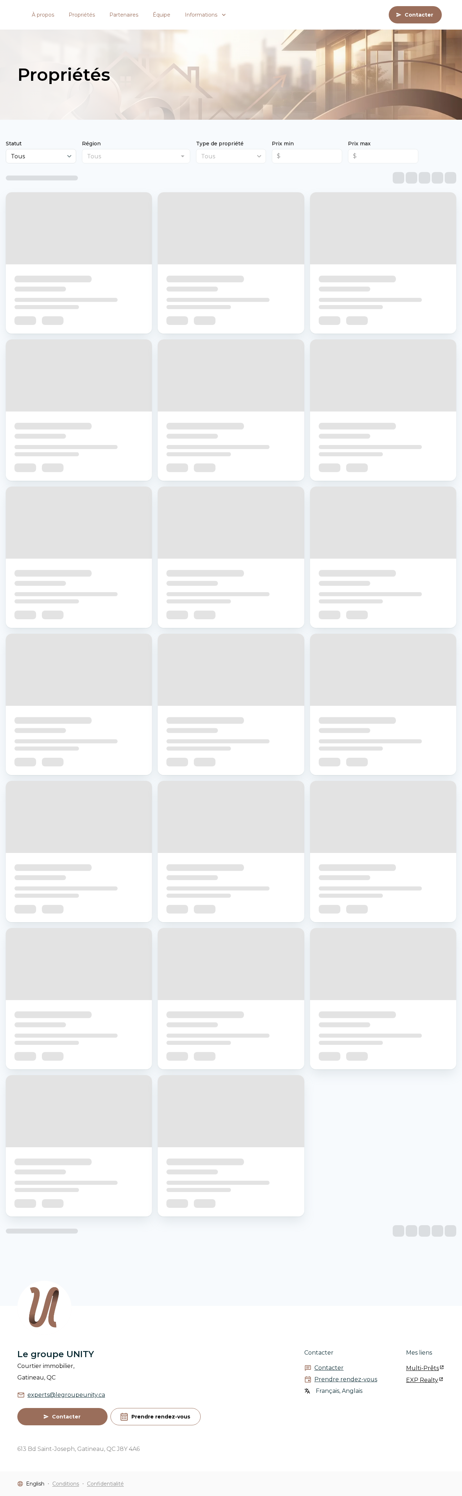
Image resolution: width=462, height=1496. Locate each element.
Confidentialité (105, 1483)
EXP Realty (422, 1380)
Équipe (161, 15)
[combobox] (130, 156)
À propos (43, 15)
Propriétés (82, 15)
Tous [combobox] (18, 156)
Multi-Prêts (422, 1368)
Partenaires (123, 15)
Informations (201, 15)
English (35, 1483)
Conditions (65, 1483)
